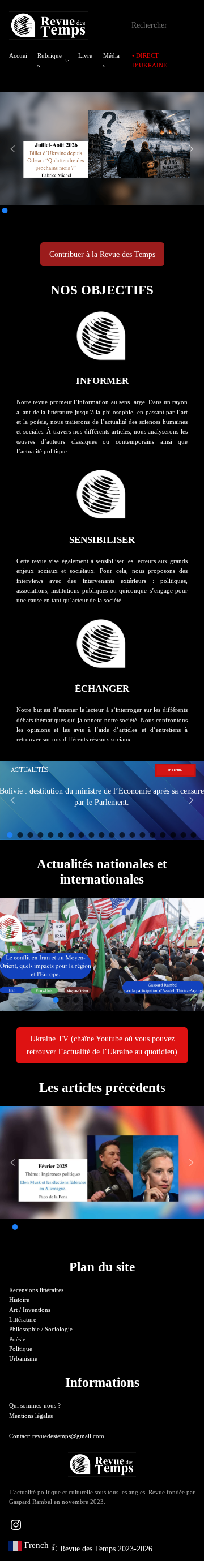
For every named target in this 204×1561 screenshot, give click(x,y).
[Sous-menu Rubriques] (67, 61)
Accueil (18, 60)
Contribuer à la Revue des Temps (102, 254)
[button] (12, 148)
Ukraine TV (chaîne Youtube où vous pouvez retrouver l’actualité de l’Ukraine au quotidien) (102, 1045)
